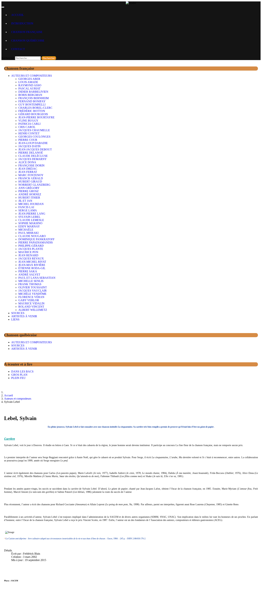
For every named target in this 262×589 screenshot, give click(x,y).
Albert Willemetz (32, 309)
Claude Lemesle (31, 220)
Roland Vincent (31, 306)
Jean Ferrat (27, 171)
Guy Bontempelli (31, 104)
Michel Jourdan (31, 203)
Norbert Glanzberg (34, 184)
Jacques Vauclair (32, 290)
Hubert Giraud (30, 181)
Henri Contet (29, 133)
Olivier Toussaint (32, 287)
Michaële (25, 229)
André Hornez (29, 194)
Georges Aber (29, 78)
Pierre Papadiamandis (35, 242)
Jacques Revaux (31, 258)
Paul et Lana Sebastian (36, 277)
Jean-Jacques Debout (35, 149)
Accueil (17, 14)
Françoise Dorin (31, 165)
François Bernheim (33, 98)
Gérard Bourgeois (33, 114)
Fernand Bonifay (32, 101)
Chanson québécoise (27, 40)
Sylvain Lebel (29, 216)
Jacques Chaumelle (34, 130)
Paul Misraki (28, 232)
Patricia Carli (29, 123)
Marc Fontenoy (30, 175)
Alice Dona (27, 162)
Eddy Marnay (29, 226)
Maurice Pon (28, 252)
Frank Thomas (29, 284)
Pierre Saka (27, 271)
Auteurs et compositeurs (31, 75)
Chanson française (26, 32)
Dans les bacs (22, 371)
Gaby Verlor (28, 300)
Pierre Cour (27, 139)
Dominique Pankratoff (36, 239)
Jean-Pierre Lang (31, 213)
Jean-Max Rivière (31, 264)
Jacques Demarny (32, 159)
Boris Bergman (30, 94)
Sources (17, 313)
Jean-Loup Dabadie (33, 143)
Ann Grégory (29, 187)
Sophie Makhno (30, 223)
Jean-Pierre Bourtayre (36, 117)
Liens (15, 319)
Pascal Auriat (29, 88)
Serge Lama (27, 210)
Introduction (22, 23)
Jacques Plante (30, 248)
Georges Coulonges (34, 136)
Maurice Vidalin (31, 303)
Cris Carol (26, 126)
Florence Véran (31, 297)
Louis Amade (28, 82)
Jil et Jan (25, 200)
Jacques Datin (29, 146)
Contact (18, 49)
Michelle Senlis (30, 280)
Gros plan (19, 374)
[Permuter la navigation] (2, 7)
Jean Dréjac (27, 168)
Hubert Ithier (29, 197)
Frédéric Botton (31, 110)
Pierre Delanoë (30, 152)
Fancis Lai (26, 207)
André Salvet (29, 274)
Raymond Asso (29, 85)
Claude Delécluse (33, 155)
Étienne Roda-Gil (31, 268)
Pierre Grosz (28, 191)
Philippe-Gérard (31, 245)
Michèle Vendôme (32, 293)
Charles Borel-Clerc (35, 107)
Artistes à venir (24, 316)
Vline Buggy (28, 120)
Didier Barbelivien (33, 91)
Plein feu (18, 377)
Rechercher (7, 58)
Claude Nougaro (32, 236)
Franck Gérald (30, 178)
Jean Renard (28, 255)
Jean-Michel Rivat (32, 261)
